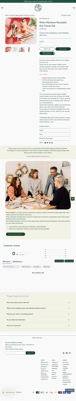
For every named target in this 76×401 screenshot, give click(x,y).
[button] (47, 53)
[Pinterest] (67, 353)
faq (53, 370)
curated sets (44, 364)
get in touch (66, 380)
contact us (55, 362)
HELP (53, 360)
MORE (65, 360)
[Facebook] (64, 353)
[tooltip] (53, 53)
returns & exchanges (55, 365)
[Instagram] (70, 353)
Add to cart (47, 49)
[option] (8, 49)
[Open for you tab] (73, 199)
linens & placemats (44, 374)
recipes (65, 384)
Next (69, 15)
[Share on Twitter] (47, 142)
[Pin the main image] (49, 142)
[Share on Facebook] (45, 142)
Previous (64, 15)
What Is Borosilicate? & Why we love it (22, 15)
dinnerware (44, 362)
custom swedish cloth (65, 368)
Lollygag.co (18, 392)
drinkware (44, 367)
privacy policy (54, 373)
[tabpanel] (38, 277)
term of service (54, 377)
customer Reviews (65, 377)
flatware (43, 369)
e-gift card (44, 379)
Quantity (41, 41)
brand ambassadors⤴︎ (67, 373)
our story (65, 362)
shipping (54, 368)
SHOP (43, 360)
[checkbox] (46, 266)
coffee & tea (44, 371)
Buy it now (63, 49)
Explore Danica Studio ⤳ (15, 234)
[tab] (17, 262)
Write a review (69, 261)
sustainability (67, 382)
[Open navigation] (13, 8)
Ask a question (59, 261)
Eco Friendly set (44, 18)
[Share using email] (52, 142)
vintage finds (45, 377)
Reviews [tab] (7, 261)
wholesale (66, 364)
